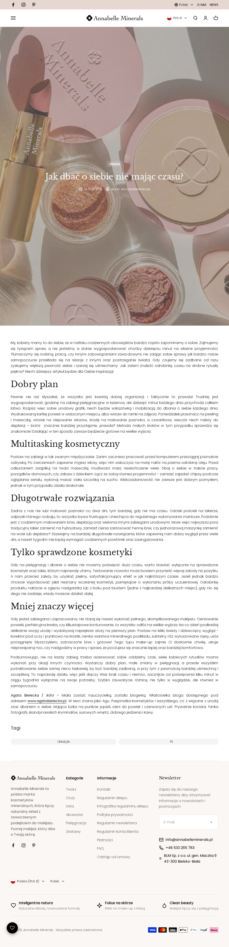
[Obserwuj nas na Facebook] (13, 4)
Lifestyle (114, 164)
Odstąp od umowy (113, 856)
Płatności (105, 840)
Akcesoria (74, 814)
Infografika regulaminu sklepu (122, 806)
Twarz (71, 789)
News (214, 4)
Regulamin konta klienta (117, 831)
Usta (70, 806)
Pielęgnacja (76, 823)
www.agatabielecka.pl (47, 701)
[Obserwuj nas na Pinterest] (33, 4)
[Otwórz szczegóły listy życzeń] (12, 928)
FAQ (100, 848)
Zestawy (73, 831)
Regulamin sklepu (112, 797)
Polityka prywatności (115, 814)
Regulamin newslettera (117, 823)
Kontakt (103, 789)
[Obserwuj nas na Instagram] (23, 4)
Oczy (70, 797)
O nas (201, 4)
